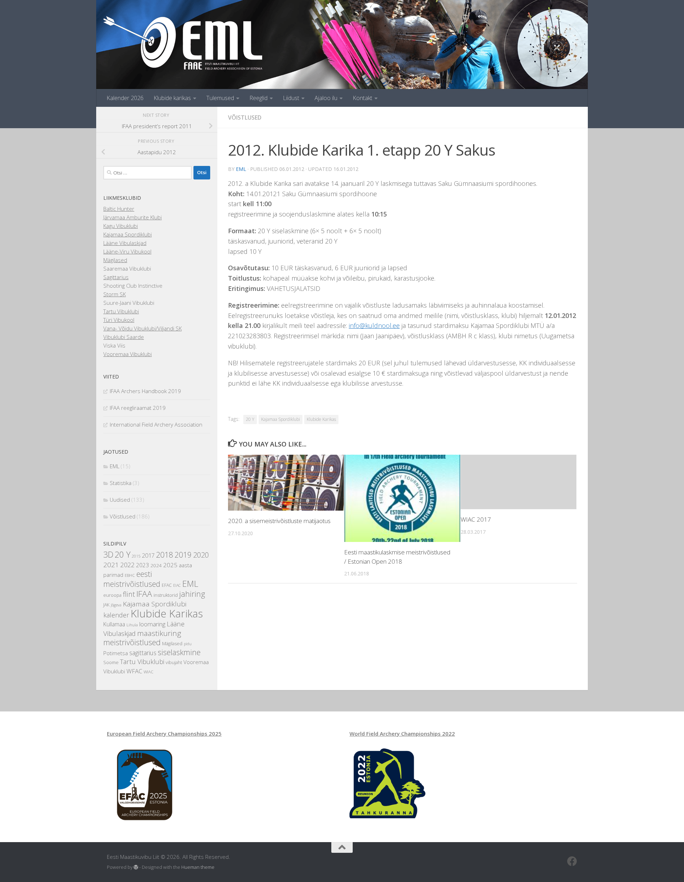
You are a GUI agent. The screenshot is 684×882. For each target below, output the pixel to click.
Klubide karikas (172, 98)
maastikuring (159, 633)
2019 (183, 555)
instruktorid (166, 595)
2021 (111, 564)
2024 (156, 565)
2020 (201, 555)
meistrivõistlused (132, 642)
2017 (148, 555)
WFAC (134, 671)
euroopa (112, 595)
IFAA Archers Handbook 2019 (145, 391)
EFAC (167, 585)
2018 (164, 554)
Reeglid (258, 98)
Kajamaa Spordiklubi (280, 419)
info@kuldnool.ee (374, 325)
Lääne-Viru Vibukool (127, 251)
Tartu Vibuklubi (121, 311)
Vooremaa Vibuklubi (127, 354)
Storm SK (114, 294)
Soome (111, 662)
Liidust (291, 98)
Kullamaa (114, 624)
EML (241, 169)
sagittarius (142, 652)
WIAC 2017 (476, 519)
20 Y (250, 419)
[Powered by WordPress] (136, 867)
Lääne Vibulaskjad (124, 242)
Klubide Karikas (321, 419)
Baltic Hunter (118, 208)
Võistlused (244, 117)
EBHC (130, 575)
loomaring (152, 624)
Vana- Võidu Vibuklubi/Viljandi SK (142, 328)
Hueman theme (197, 867)
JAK (106, 605)
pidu (188, 643)
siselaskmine (179, 652)
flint (129, 594)
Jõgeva (116, 604)
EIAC (177, 585)
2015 (136, 556)
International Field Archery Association (156, 424)
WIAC (149, 671)
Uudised (120, 499)
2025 (170, 565)
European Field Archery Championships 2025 (164, 733)
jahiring (192, 594)
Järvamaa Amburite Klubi (132, 217)
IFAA (144, 593)
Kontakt (362, 98)
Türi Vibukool (118, 319)
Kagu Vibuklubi (120, 225)
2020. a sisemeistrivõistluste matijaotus (279, 521)
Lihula (132, 624)
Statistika (120, 482)
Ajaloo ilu (326, 98)
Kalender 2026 (125, 98)
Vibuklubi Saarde (123, 336)
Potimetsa (115, 653)
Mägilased (115, 259)
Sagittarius (116, 277)
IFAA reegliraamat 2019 (138, 407)
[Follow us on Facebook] (572, 861)
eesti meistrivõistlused (131, 579)
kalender (116, 615)
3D (108, 554)
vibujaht (174, 662)
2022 (127, 564)
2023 (142, 565)
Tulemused (220, 98)
